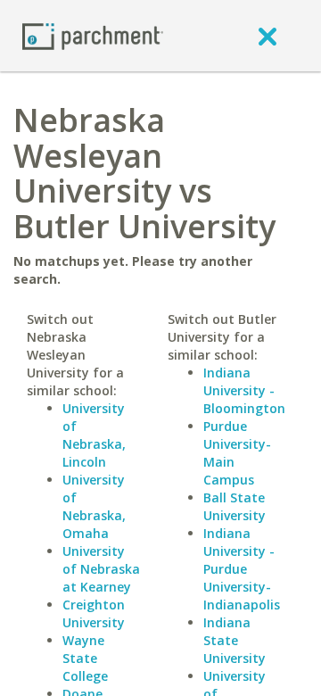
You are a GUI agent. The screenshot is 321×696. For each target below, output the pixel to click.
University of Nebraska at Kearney (101, 569)
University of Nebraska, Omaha (94, 506)
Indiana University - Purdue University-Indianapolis (241, 569)
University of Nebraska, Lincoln (94, 435)
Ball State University (234, 506)
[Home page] (92, 35)
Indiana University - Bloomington (244, 390)
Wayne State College (85, 658)
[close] (267, 35)
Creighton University (93, 613)
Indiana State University (234, 640)
